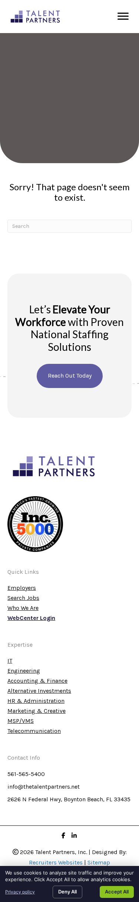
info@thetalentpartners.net (43, 786)
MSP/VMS (20, 721)
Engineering (23, 671)
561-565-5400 (26, 773)
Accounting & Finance (37, 681)
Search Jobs (23, 598)
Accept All (117, 892)
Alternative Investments (39, 691)
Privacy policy (20, 892)
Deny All (67, 892)
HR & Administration (35, 701)
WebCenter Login (31, 618)
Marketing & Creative (36, 711)
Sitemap (98, 862)
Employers (21, 588)
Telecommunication (34, 731)
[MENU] (123, 16)
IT (9, 661)
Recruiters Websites (56, 862)
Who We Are (23, 608)
